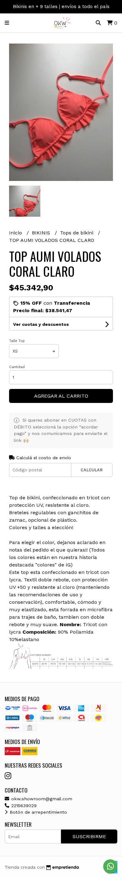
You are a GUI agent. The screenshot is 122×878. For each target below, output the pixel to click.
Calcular (92, 470)
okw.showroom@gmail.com (41, 798)
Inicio (16, 233)
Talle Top (17, 341)
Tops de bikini (77, 233)
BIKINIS (42, 233)
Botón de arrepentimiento (37, 812)
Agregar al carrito (61, 396)
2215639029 (23, 805)
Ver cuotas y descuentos (41, 324)
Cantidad (17, 367)
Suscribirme (89, 836)
